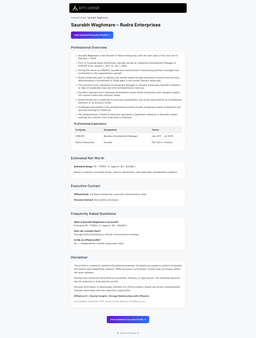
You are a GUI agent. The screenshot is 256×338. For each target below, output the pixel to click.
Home (74, 17)
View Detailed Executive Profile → (92, 35)
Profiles (82, 17)
